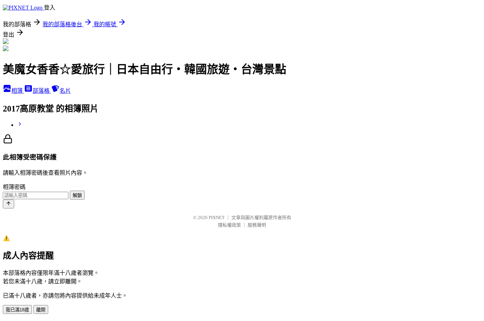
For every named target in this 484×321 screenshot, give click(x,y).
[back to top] (8, 204)
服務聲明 (257, 225)
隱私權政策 (229, 225)
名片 (65, 91)
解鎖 (77, 195)
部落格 (42, 91)
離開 (40, 309)
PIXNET (217, 217)
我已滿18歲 (17, 309)
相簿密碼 (14, 187)
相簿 (17, 91)
